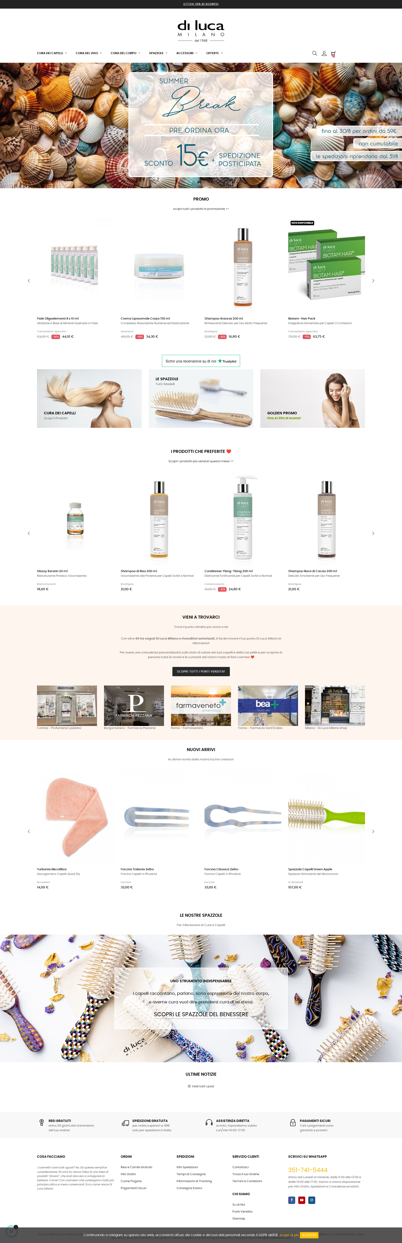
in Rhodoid (295, 882)
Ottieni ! (201, 4)
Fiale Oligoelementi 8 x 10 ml (58, 318)
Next (360, 708)
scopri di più (289, 1235)
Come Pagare (131, 1181)
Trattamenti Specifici (52, 331)
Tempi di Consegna (191, 1174)
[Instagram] (311, 1200)
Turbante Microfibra (52, 869)
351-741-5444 (308, 1170)
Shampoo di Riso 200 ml (139, 571)
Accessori (43, 882)
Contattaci (240, 1167)
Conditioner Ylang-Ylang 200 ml (228, 571)
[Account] (324, 53)
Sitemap (238, 1218)
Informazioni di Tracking (194, 1181)
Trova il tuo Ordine (245, 1174)
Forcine (126, 882)
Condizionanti (214, 584)
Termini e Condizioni (247, 1181)
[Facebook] (291, 1200)
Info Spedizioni (187, 1167)
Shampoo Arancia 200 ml (223, 318)
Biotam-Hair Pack (301, 318)
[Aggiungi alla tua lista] (105, 227)
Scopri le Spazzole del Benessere (201, 1014)
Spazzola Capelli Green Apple (310, 869)
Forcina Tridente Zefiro (137, 869)
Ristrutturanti (46, 584)
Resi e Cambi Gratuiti (136, 1167)
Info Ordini (128, 1174)
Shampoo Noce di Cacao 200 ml (312, 571)
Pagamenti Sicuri (133, 1188)
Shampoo (211, 331)
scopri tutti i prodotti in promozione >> (201, 209)
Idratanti (127, 331)
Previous (41, 708)
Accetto (309, 1235)
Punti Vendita (242, 1211)
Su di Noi (238, 1204)
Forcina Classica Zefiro (221, 869)
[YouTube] (301, 1200)
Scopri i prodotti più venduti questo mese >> (201, 461)
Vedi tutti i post (202, 1086)
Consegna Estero (189, 1188)
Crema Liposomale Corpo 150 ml (145, 318)
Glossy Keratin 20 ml (52, 571)
